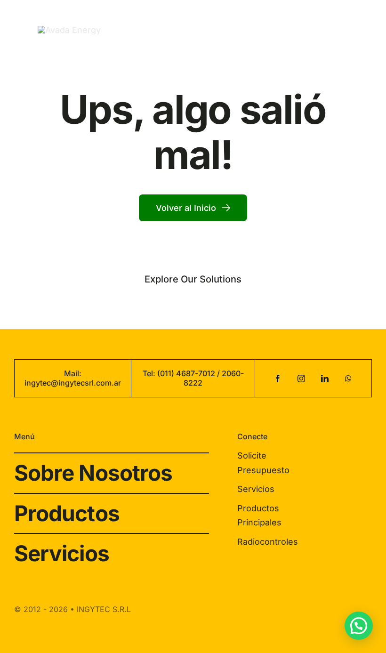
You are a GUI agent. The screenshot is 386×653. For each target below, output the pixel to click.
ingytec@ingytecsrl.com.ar (72, 382)
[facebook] (277, 378)
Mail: (72, 373)
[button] (359, 626)
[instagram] (301, 378)
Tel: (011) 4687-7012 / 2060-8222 (193, 378)
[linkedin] (324, 378)
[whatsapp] (348, 378)
